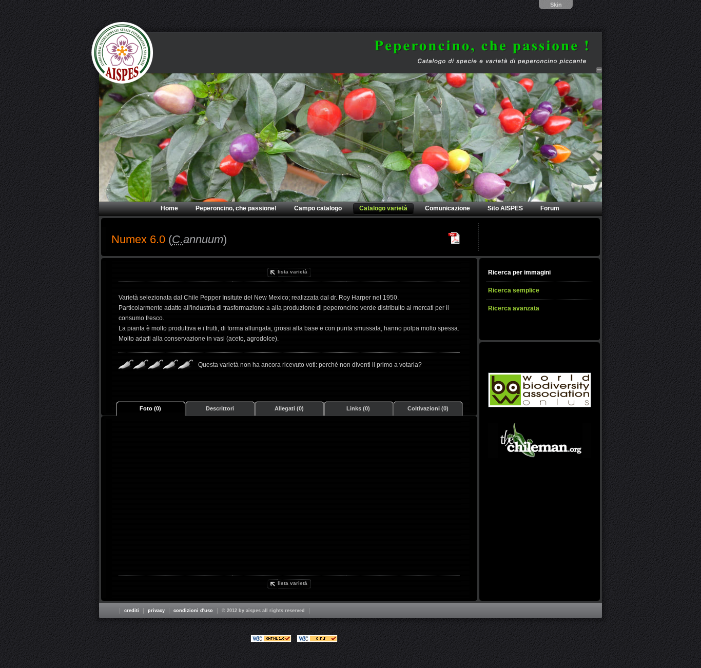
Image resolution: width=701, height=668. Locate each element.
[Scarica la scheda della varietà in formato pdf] (454, 238)
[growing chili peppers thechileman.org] (539, 440)
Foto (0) (150, 408)
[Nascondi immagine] (599, 70)
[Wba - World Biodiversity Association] (539, 389)
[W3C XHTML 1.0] (270, 638)
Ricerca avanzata (513, 308)
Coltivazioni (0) (428, 408)
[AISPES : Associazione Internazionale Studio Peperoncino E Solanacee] (122, 53)
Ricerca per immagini (519, 272)
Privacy (156, 610)
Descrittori (220, 408)
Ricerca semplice (513, 290)
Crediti (131, 610)
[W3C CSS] (317, 638)
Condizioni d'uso (193, 610)
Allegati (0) (289, 408)
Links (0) (358, 408)
